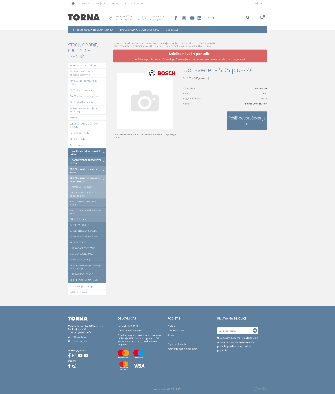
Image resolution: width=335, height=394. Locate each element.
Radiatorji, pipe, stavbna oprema (139, 29)
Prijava (259, 3)
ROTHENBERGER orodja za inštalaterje (83, 110)
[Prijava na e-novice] (255, 330)
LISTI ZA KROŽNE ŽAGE (81, 274)
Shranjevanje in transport (83, 286)
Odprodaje (172, 29)
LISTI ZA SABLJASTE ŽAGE (82, 248)
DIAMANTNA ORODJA (80, 259)
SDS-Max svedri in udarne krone (83, 203)
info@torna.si (159, 19)
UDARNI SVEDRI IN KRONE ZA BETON (85, 162)
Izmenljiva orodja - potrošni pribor (85, 153)
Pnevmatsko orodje (80, 132)
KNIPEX (73, 117)
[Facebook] (70, 356)
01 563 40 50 (158, 16)
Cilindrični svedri (78, 219)
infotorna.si (80, 341)
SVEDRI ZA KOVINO (79, 225)
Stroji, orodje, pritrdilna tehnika (93, 29)
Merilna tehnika (77, 139)
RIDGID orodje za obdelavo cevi (86, 65)
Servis (115, 3)
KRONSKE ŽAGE (78, 242)
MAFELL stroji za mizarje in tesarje (83, 82)
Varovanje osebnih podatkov (183, 348)
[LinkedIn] (87, 356)
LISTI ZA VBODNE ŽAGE (81, 253)
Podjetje (100, 3)
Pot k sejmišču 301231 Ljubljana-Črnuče (79, 331)
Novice (85, 3)
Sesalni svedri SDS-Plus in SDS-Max (85, 212)
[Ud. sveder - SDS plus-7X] (144, 100)
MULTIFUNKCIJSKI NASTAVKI (84, 280)
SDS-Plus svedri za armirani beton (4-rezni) (85, 179)
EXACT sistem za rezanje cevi (84, 96)
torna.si (117, 43)
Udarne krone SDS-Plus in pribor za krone (83, 194)
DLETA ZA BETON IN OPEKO (84, 236)
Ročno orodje (77, 145)
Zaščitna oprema (78, 292)
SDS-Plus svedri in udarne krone (83, 170)
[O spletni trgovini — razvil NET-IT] (260, 389)
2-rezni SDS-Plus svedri (81, 186)
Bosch (264, 98)
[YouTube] (81, 356)
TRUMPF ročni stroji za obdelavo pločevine (81, 73)
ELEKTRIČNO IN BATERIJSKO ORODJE (84, 125)
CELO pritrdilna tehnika (81, 102)
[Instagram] (75, 356)
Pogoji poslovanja (177, 344)
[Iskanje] (247, 17)
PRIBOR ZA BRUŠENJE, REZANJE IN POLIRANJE (85, 267)
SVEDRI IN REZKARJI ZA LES (83, 230)
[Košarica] (261, 17)
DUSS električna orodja (81, 90)
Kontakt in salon (134, 3)
